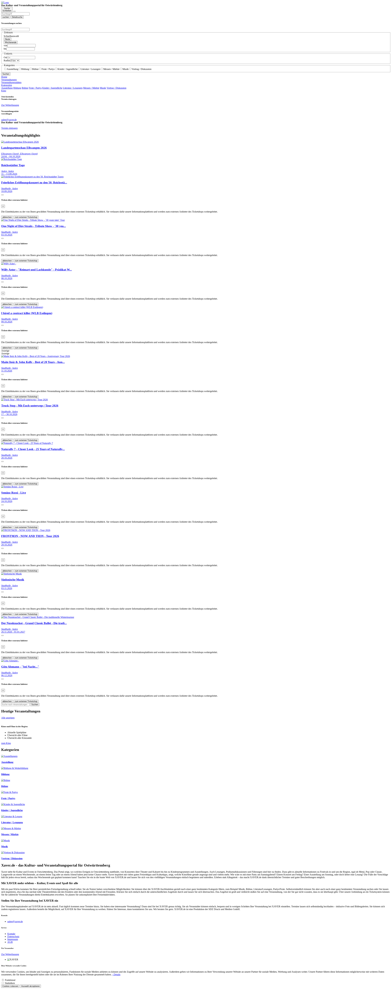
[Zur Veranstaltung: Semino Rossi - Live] (12, 486)
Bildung (25, 69)
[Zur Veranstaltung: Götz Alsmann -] (10, 660)
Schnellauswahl (11, 36)
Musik (126, 69)
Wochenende (10, 42)
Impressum (12, 939)
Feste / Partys (48, 69)
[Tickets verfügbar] (2, 194)
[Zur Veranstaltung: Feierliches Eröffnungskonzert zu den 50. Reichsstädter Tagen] (32, 176)
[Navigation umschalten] (14, 11)
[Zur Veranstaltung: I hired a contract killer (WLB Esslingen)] (22, 307)
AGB (10, 942)
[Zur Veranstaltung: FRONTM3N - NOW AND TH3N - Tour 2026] (25, 530)
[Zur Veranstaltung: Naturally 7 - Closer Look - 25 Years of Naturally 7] (27, 443)
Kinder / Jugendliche (68, 69)
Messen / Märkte (111, 69)
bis (5, 48)
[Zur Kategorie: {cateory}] (9, 756)
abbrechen (7, 217)
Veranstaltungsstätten (11, 82)
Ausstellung (12, 69)
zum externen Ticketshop (26, 217)
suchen (5, 17)
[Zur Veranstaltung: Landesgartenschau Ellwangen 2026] (20, 142)
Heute (7, 39)
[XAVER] (5, 2)
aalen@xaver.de (15, 921)
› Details (116, 974)
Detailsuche (17, 17)
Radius (7, 60)
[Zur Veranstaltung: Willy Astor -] (8, 263)
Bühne (35, 69)
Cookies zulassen (10, 986)
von (5, 45)
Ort (5, 57)
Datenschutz (13, 936)
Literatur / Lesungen (90, 69)
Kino (3, 90)
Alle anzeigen (8, 717)
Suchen (5, 74)
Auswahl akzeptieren (30, 986)
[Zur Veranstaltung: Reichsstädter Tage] (11, 159)
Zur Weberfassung (10, 105)
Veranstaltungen (9, 79)
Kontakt (11, 933)
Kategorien (6, 85)
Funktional (10, 980)
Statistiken (10, 983)
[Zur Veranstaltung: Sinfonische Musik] (11, 573)
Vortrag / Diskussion (141, 69)
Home (4, 77)
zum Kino (6, 743)
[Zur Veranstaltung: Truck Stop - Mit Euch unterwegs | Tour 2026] (24, 399)
